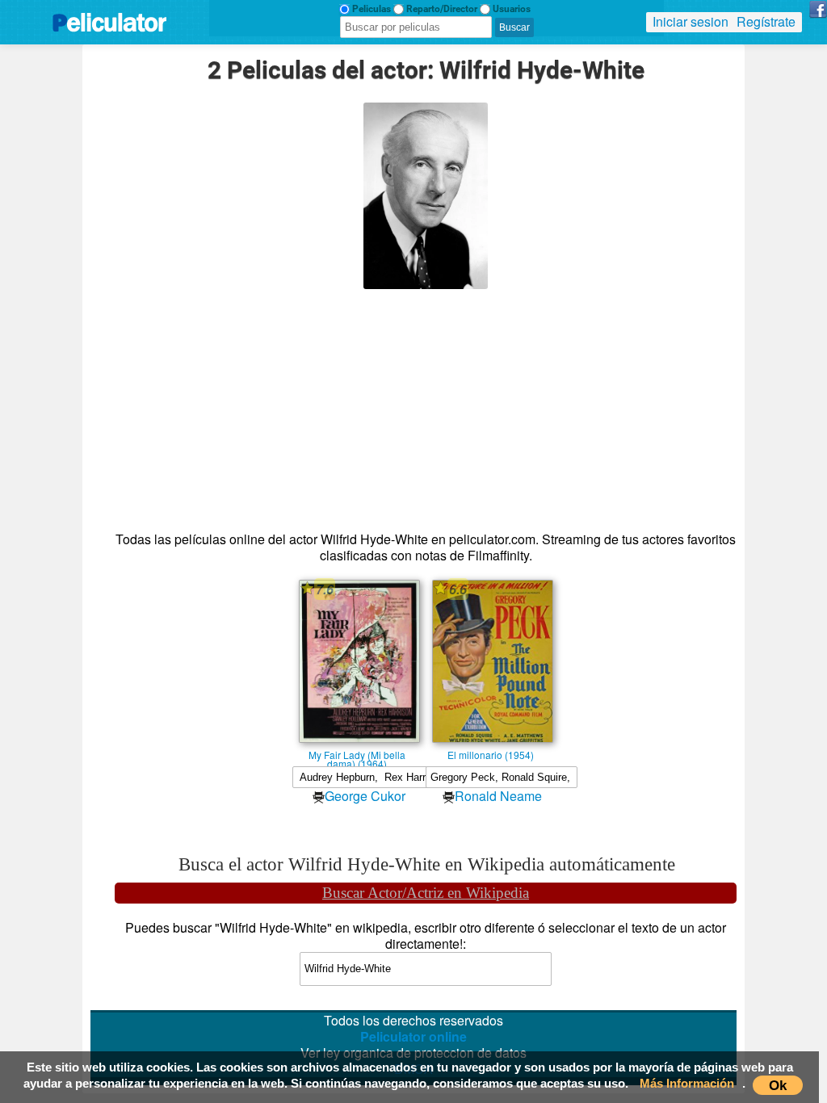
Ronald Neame (498, 795)
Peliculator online (413, 1036)
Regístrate (766, 21)
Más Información (687, 1083)
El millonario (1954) (490, 754)
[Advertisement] (426, 402)
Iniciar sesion (690, 21)
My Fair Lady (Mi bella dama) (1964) (357, 754)
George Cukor (365, 795)
